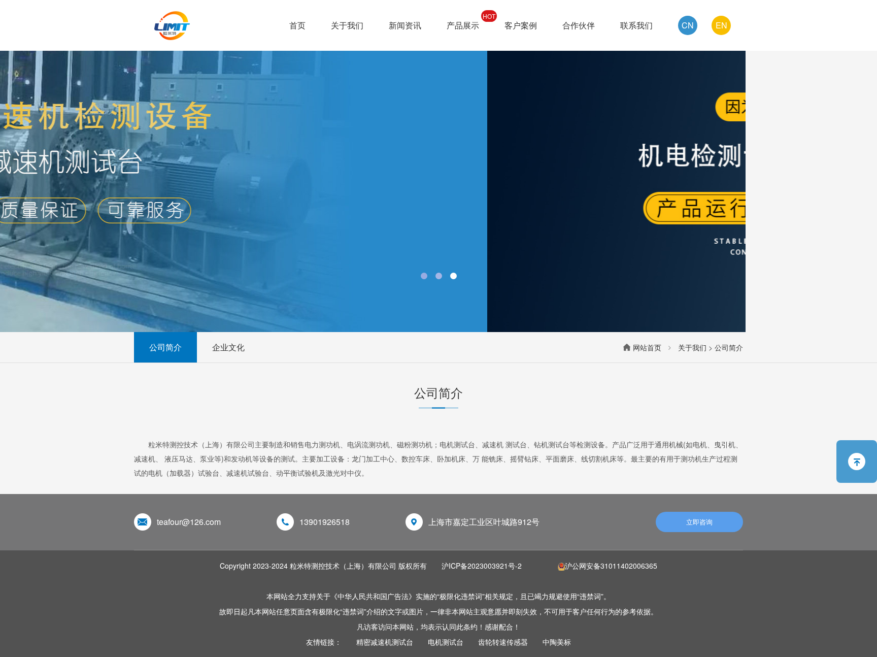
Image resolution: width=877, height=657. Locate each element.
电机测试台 (445, 642)
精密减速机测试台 (384, 642)
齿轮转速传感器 (503, 642)
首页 (297, 25)
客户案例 (520, 25)
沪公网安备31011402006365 (611, 566)
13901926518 (324, 522)
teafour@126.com (189, 522)
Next (854, 166)
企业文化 (228, 347)
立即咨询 (699, 522)
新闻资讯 (405, 25)
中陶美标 (557, 642)
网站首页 (647, 347)
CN (688, 25)
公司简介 (165, 347)
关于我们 (347, 25)
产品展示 (463, 25)
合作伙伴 (578, 25)
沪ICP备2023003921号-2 (482, 566)
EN (721, 25)
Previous (22, 166)
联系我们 (636, 25)
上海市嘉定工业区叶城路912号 (483, 522)
